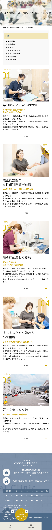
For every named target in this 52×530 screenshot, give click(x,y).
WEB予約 (31, 527)
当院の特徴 (12, 59)
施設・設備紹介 (14, 53)
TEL (10, 527)
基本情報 (11, 41)
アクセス (11, 47)
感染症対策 (12, 56)
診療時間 (11, 44)
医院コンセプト (14, 50)
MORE (26, 136)
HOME (5, 28)
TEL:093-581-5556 (26, 465)
